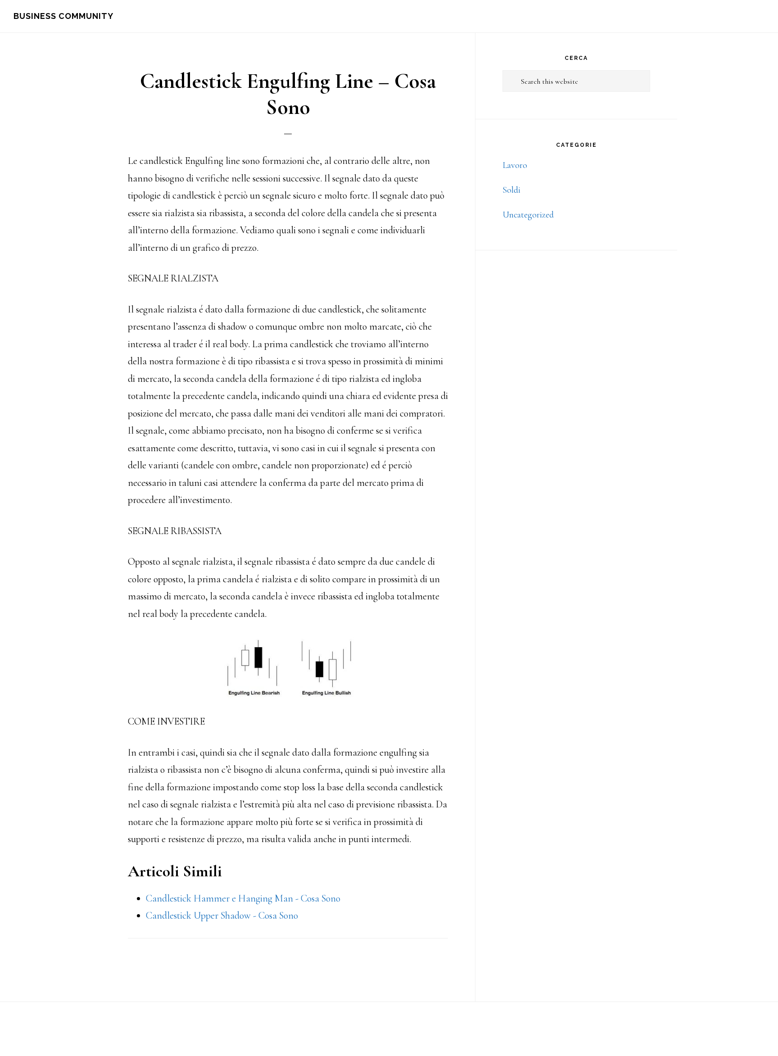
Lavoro (514, 165)
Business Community (63, 16)
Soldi (511, 190)
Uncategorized (528, 214)
